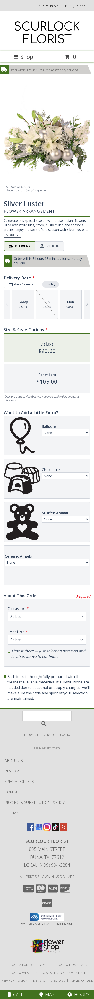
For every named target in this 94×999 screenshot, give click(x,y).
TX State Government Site (64, 973)
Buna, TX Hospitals (70, 965)
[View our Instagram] (47, 829)
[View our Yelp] (63, 829)
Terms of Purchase (48, 981)
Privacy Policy (14, 981)
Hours (80, 994)
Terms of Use (81, 981)
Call (17, 994)
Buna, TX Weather (21, 973)
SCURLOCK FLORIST (47, 33)
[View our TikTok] (55, 829)
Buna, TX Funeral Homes (28, 965)
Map (49, 994)
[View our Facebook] (30, 829)
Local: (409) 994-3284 (47, 865)
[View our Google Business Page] (38, 829)
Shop (26, 56)
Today (50, 284)
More (10, 235)
